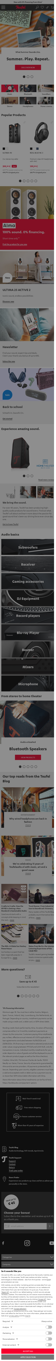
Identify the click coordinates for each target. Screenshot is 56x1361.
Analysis (6, 1327)
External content (9, 1345)
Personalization (9, 1339)
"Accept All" (42, 1299)
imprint (27, 1316)
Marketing (7, 1333)
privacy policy (14, 1316)
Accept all (28, 1351)
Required (6, 1321)
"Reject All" (5, 1292)
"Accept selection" (20, 1309)
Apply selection (28, 1357)
